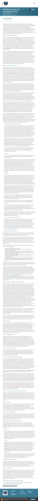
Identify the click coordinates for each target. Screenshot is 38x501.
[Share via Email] (32, 9)
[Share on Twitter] (30, 9)
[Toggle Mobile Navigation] (2, 4)
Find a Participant (13, 494)
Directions (15, 14)
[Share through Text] (33, 9)
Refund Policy (23, 493)
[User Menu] (34, 3)
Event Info (22, 491)
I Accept (32, 499)
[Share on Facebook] (28, 9)
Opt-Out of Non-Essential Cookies (10, 485)
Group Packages (30, 492)
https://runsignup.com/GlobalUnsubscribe (10, 276)
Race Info (13, 491)
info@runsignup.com (15, 225)
